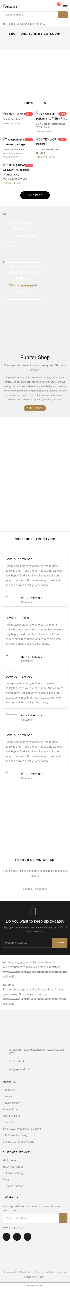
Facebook (6, 1239)
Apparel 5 (8, 1089)
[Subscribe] (63, 1218)
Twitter (17, 1239)
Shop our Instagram (35, 888)
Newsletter (9, 1122)
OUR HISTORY (35, 408)
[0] (56, 6)
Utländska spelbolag (15, 1135)
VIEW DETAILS (35, 85)
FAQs (6, 1179)
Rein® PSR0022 (31, 598)
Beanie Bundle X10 (13, 119)
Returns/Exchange (14, 1173)
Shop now (12, 242)
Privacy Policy (11, 1102)
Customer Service (13, 1186)
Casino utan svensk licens (18, 1141)
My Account (9, 1160)
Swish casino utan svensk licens (22, 1128)
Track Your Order (13, 1166)
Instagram (27, 1239)
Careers (7, 1096)
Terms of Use (10, 1109)
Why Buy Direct (12, 1115)
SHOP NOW (35, 828)
